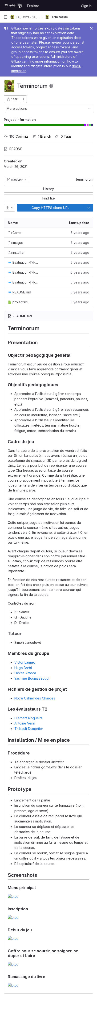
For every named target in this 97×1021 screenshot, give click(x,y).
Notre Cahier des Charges (34, 698)
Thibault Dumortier (28, 729)
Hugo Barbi (23, 668)
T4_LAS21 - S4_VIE (27, 17)
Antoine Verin (24, 723)
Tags (66, 136)
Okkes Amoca (25, 673)
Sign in (86, 6)
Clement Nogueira (28, 718)
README (16, 149)
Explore (33, 6)
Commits (18, 136)
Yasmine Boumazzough (32, 678)
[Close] (91, 28)
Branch (44, 136)
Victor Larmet (24, 662)
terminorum (84, 179)
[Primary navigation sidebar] (5, 17)
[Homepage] (13, 5)
